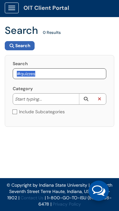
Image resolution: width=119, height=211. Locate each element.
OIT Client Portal (46, 8)
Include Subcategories (42, 112)
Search (20, 63)
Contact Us (32, 198)
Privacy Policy (67, 204)
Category (23, 88)
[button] (86, 99)
